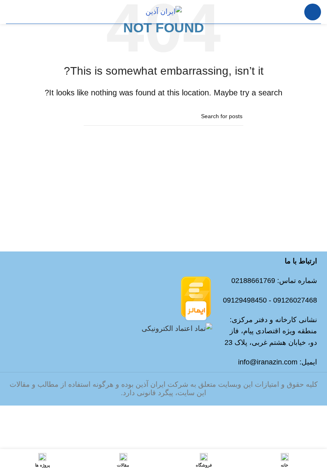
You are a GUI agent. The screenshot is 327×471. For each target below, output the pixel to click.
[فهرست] (312, 12)
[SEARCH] (93, 116)
